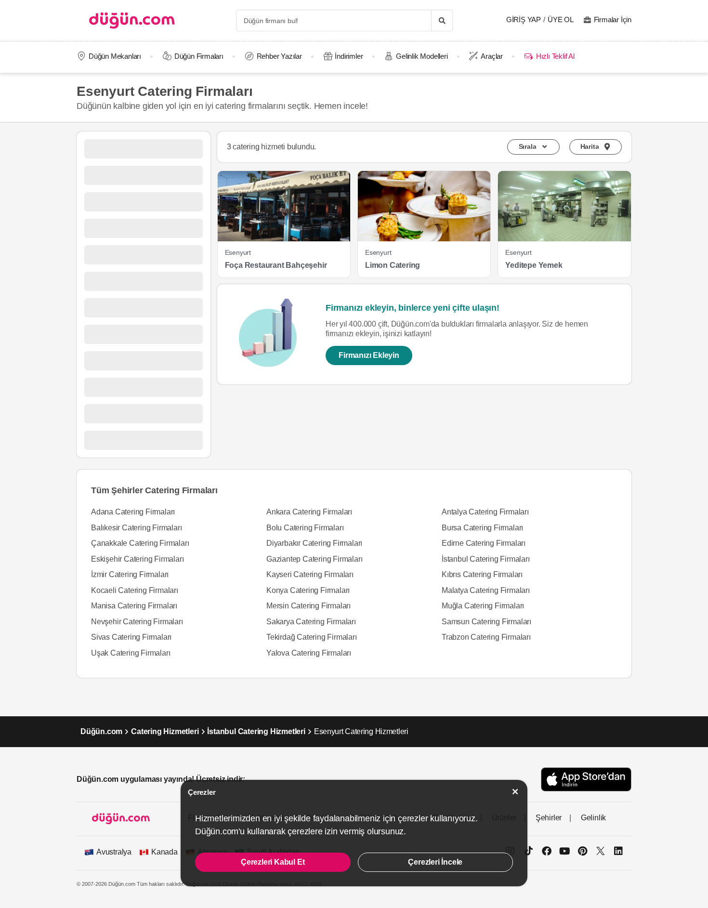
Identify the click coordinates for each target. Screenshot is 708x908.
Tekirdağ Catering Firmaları (311, 637)
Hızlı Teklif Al (555, 56)
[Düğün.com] (132, 20)
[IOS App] (586, 779)
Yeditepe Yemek (533, 265)
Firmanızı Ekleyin (369, 355)
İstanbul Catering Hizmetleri (256, 731)
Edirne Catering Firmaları (483, 543)
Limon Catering (392, 265)
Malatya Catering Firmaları (486, 590)
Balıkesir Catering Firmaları (136, 528)
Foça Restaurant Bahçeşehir (276, 265)
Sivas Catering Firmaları (131, 637)
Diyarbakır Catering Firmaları (314, 543)
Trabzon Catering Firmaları (486, 637)
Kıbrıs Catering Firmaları (482, 574)
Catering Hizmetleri (164, 731)
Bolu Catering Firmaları (304, 528)
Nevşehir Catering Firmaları (137, 622)
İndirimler (349, 56)
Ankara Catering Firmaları (309, 512)
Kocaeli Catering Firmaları (134, 590)
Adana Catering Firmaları (133, 512)
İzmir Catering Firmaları (130, 574)
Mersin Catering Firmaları (308, 606)
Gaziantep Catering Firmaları (314, 559)
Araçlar (492, 56)
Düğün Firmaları (198, 56)
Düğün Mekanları (115, 56)
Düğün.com (101, 731)
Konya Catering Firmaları (308, 590)
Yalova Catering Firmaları (308, 653)
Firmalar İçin (612, 19)
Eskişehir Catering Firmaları (137, 559)
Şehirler (549, 818)
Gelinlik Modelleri (421, 56)
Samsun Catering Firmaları (486, 622)
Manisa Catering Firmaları (134, 606)
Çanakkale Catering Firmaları (140, 543)
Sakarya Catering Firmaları (311, 622)
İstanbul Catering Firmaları (486, 559)
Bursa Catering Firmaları (482, 528)
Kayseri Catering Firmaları (310, 574)
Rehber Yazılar (279, 56)
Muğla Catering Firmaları (483, 606)
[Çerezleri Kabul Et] (515, 791)
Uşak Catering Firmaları (130, 653)
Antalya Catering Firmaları (485, 512)
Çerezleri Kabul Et (272, 862)
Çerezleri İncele (435, 862)
